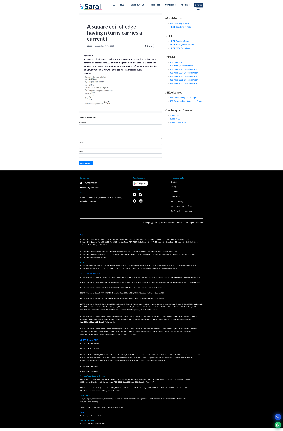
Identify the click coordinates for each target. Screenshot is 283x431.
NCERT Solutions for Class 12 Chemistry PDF (183, 277)
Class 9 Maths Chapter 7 (106, 319)
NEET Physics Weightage (168, 268)
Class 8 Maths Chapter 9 (143, 331)
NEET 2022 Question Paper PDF (136, 265)
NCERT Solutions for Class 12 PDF (92, 277)
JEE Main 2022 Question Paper (184, 80)
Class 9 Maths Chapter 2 (133, 316)
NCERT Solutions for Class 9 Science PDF (149, 293)
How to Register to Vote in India (91, 416)
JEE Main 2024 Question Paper (184, 73)
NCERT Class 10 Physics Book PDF (149, 357)
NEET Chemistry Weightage (148, 268)
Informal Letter (85, 407)
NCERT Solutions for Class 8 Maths (92, 329)
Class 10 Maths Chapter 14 (129, 310)
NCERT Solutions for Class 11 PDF (92, 282)
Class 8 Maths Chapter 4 (169, 329)
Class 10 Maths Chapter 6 (89, 307)
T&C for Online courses (181, 211)
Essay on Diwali (97, 399)
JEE (113, 5)
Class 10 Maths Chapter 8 (127, 307)
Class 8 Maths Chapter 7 (106, 331)
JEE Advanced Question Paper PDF (103, 251)
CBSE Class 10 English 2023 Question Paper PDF (170, 388)
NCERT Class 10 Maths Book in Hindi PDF (120, 357)
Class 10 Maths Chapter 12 (89, 310)
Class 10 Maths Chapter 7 (108, 307)
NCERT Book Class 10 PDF (89, 355)
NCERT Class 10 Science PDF (162, 355)
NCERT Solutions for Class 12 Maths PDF (120, 277)
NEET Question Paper (179, 41)
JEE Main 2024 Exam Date (164, 242)
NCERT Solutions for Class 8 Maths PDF (118, 298)
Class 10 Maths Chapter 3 (154, 304)
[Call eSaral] (278, 417)
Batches (198, 5)
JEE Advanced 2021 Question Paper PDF (94, 254)
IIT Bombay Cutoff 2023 (88, 245)
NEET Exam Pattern (130, 268)
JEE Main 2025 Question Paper (184, 69)
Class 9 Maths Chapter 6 (88, 319)
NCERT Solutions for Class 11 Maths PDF (120, 282)
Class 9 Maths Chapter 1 (114, 316)
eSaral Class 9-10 (178, 122)
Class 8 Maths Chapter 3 (151, 329)
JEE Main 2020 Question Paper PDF (92, 242)
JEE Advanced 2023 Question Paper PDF (131, 251)
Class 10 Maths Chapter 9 (146, 307)
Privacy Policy (177, 201)
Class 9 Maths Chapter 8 (125, 319)
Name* (81, 142)
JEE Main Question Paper (181, 66)
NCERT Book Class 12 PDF (89, 344)
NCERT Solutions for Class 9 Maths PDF (118, 293)
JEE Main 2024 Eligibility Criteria (185, 242)
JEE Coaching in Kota (179, 23)
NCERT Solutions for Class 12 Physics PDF (151, 277)
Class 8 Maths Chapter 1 (114, 329)
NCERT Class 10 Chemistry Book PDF (93, 360)
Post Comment (86, 163)
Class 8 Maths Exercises (127, 334)
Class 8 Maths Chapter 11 (181, 331)
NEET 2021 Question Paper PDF (160, 265)
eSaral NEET (175, 119)
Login (199, 9)
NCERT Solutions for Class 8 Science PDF (149, 298)
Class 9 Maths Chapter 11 (181, 319)
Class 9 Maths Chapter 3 (151, 316)
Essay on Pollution (158, 399)
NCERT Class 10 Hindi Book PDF (138, 355)
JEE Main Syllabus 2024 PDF (143, 242)
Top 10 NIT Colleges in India (107, 245)
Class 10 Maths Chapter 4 (173, 304)
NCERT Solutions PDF (90, 274)
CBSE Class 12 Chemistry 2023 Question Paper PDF (98, 382)
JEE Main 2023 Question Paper (184, 76)
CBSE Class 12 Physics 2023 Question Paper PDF (173, 379)
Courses (174, 192)
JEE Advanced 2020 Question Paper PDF (124, 254)
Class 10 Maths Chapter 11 (186, 307)
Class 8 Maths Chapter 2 (133, 329)
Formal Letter (95, 407)
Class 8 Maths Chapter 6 (88, 331)
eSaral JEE (175, 115)
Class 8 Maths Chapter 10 (162, 331)
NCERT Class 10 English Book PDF (112, 355)
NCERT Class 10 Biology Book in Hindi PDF (149, 360)
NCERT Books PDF (89, 340)
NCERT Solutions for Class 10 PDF (92, 288)
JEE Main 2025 (176, 62)
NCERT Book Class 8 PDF (89, 371)
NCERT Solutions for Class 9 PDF (92, 293)
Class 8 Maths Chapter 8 (125, 331)
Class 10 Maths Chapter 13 (109, 310)
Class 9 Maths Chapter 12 (89, 322)
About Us (185, 5)
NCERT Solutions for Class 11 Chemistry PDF (183, 282)
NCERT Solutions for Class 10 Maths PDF (120, 288)
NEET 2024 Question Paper (182, 45)
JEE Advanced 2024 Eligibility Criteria (93, 257)
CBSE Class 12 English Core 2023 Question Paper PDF (99, 379)
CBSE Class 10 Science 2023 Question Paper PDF (133, 388)
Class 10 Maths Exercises (149, 310)
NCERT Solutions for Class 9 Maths (92, 316)
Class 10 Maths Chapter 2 (135, 304)
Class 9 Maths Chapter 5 (188, 316)
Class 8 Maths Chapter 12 (89, 334)
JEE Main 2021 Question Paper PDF (176, 239)
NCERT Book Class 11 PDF (89, 349)
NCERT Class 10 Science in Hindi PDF (187, 355)
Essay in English (85, 399)
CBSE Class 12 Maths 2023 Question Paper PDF (137, 379)
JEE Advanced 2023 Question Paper (186, 101)
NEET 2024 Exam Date (180, 48)
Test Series (155, 5)
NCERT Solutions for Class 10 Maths (93, 304)
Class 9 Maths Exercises (107, 322)
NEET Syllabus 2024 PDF (113, 268)
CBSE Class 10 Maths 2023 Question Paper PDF (97, 388)
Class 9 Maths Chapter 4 (169, 316)
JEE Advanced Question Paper (183, 98)
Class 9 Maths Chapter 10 (162, 319)
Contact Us (170, 5)
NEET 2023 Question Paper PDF (112, 265)
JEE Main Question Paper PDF (98, 239)
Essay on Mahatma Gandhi (176, 399)
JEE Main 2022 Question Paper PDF (149, 239)
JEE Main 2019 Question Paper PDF (119, 242)
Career (174, 182)
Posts (173, 187)
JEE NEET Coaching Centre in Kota (92, 423)
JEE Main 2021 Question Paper (184, 83)
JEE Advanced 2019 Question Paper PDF (154, 254)
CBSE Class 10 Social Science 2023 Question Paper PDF (100, 391)
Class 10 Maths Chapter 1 (116, 304)
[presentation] (134, 66)
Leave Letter (105, 407)
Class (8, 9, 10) (137, 5)
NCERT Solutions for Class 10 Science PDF (151, 288)
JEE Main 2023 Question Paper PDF (123, 239)
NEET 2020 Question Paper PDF (184, 265)
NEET (123, 5)
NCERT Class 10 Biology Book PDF (120, 360)
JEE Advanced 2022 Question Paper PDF (161, 251)
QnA (82, 412)
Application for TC (117, 407)
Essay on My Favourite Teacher (115, 399)
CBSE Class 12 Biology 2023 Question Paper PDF (136, 382)
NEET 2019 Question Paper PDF (91, 268)
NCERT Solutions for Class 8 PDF (92, 298)
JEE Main (83, 239)
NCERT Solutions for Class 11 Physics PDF (151, 282)
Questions (175, 196)
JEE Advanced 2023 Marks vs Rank (182, 254)
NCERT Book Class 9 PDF (89, 366)
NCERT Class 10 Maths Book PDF (92, 357)
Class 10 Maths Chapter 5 (193, 304)
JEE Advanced (85, 251)
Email (81, 151)
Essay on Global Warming (89, 401)
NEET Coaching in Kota (180, 27)
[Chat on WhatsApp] (278, 425)
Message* (82, 122)
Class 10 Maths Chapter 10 (166, 307)
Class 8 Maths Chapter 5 (188, 329)
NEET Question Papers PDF (90, 265)
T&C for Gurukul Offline (181, 206)
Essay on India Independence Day (139, 399)
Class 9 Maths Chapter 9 (143, 319)
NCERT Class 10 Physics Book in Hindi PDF (178, 357)
